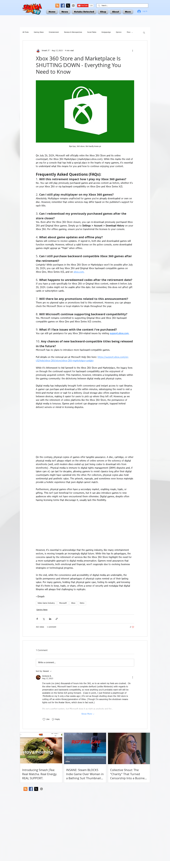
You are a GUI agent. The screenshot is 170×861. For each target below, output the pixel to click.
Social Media (91, 32)
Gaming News (39, 32)
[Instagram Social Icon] (73, 6)
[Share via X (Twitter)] (43, 619)
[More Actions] (132, 677)
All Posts (26, 32)
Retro (82, 603)
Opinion (119, 32)
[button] (144, 32)
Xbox (73, 603)
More (128, 32)
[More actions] (132, 50)
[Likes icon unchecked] (44, 719)
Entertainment (54, 32)
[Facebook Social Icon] (63, 6)
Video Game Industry (46, 603)
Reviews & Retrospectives (73, 32)
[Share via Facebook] (37, 619)
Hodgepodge (106, 32)
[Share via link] (56, 619)
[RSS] (57, 6)
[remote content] (85, 432)
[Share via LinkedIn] (50, 619)
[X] (68, 6)
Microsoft (63, 603)
